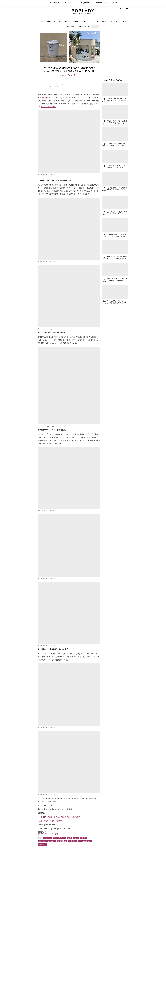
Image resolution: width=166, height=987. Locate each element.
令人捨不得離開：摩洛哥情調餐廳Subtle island (54, 821)
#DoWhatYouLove (114, 21)
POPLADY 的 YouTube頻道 (49, 834)
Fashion (49, 21)
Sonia (51, 85)
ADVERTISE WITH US (101, 2)
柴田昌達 (72, 841)
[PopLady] (83, 11)
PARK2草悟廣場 (85, 841)
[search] (117, 8)
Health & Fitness (94, 21)
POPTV (104, 21)
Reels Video (70, 26)
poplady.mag (51, 832)
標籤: (40, 838)
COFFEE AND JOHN (48, 107)
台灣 (69, 838)
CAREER (115, 2)
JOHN (83, 838)
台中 (76, 838)
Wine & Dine (72, 75)
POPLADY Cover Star (83, 26)
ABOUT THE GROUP (54, 2)
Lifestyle (76, 21)
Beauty (42, 21)
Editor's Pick (57, 21)
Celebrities (67, 21)
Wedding (83, 21)
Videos (124, 21)
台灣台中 (48, 98)
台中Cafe (42, 844)
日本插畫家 (62, 841)
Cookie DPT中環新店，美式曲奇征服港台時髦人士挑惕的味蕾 (59, 817)
